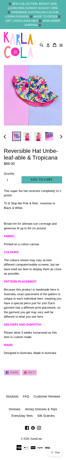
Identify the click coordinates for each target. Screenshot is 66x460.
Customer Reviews (47, 396)
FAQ (26, 396)
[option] (16, 136)
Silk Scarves (46, 416)
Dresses (14, 409)
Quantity (9, 173)
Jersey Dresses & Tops (41, 409)
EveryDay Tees (22, 416)
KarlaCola (36, 438)
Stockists (12, 396)
